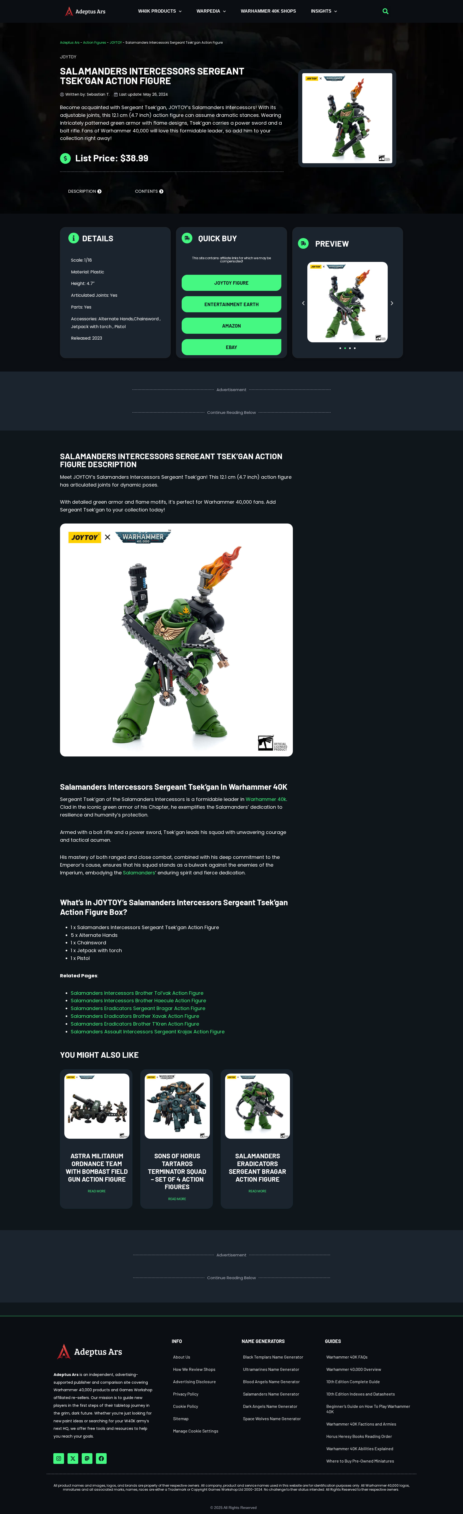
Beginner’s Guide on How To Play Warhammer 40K (368, 1409)
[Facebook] (101, 1458)
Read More (97, 1191)
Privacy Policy (185, 1393)
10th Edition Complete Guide (353, 1381)
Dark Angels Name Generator (270, 1406)
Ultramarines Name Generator (271, 1369)
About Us (181, 1356)
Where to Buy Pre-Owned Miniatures (360, 1460)
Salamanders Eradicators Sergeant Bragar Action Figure (138, 1008)
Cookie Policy (185, 1406)
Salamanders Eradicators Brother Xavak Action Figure (135, 1016)
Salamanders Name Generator (271, 1393)
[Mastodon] (87, 1458)
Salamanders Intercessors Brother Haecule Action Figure (138, 1000)
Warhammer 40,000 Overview (353, 1369)
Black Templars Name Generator (273, 1356)
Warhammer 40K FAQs (347, 1356)
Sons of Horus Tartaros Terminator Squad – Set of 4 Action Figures (177, 1171)
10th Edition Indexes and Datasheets (360, 1393)
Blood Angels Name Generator (271, 1381)
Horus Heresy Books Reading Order (359, 1436)
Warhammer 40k (265, 799)
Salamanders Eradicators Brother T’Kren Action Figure (135, 1024)
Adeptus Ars (70, 42)
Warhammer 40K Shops (268, 11)
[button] (385, 11)
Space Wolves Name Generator (272, 1418)
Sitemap (181, 1418)
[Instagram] (58, 1458)
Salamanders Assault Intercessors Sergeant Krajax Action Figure (148, 1031)
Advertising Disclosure (194, 1381)
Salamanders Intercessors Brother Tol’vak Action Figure (137, 993)
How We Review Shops (194, 1369)
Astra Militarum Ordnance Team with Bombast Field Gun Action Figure (97, 1167)
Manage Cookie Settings (195, 1430)
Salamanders (139, 872)
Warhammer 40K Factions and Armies (361, 1423)
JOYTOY (116, 42)
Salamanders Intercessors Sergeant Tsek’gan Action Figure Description (171, 460)
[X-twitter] (73, 1458)
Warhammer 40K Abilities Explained (359, 1448)
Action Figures (94, 42)
